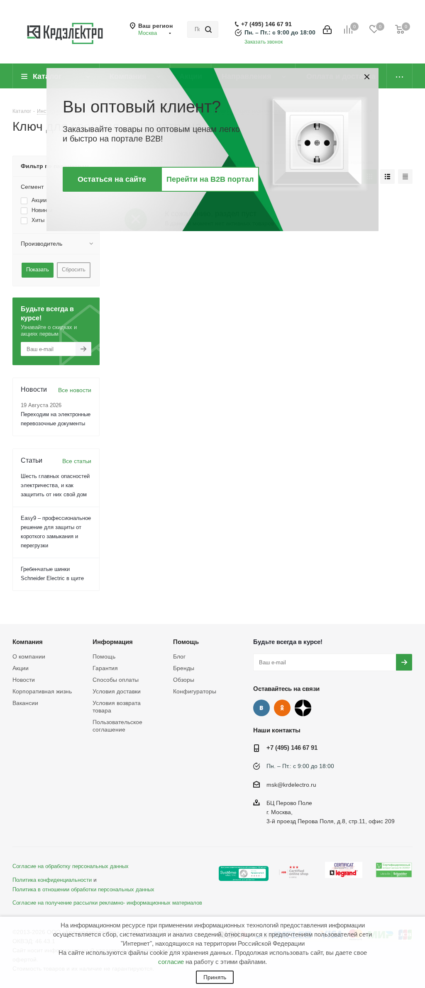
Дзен (303, 708)
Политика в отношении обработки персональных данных (83, 890)
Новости (23, 679)
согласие (171, 961)
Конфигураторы (194, 691)
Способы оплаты (116, 679)
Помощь (104, 656)
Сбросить (73, 269)
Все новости (74, 390)
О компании (28, 656)
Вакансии (25, 703)
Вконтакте (261, 708)
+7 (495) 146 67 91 (266, 24)
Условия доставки (117, 691)
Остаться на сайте (112, 179)
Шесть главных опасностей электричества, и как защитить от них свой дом (55, 485)
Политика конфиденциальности (52, 880)
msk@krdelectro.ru (291, 784)
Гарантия (105, 668)
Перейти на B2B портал (210, 179)
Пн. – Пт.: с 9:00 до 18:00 (279, 32)
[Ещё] (400, 75)
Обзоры (183, 679)
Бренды (183, 668)
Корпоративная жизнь (42, 691)
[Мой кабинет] (327, 29)
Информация (113, 641)
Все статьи (76, 461)
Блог (179, 656)
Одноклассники (282, 708)
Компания (27, 641)
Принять (214, 977)
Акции (20, 668)
